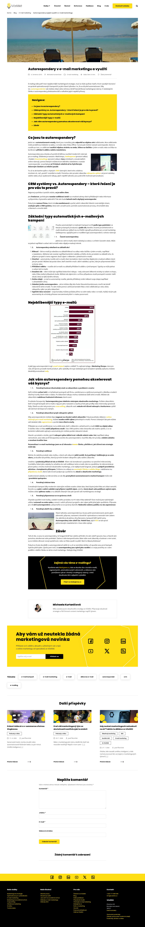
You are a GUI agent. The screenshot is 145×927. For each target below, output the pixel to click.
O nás (107, 6)
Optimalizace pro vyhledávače (17, 896)
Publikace (90, 6)
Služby (46, 6)
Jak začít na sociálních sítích (50, 898)
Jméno (42, 813)
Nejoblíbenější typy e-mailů (47, 118)
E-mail (42, 822)
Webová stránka (45, 831)
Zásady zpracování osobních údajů (118, 916)
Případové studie (79, 900)
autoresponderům (38, 89)
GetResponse (70, 156)
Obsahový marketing (108, 733)
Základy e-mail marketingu (49, 900)
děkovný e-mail (87, 677)
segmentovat (47, 422)
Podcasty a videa (14, 733)
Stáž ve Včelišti (78, 912)
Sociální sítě (106, 738)
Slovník (75, 908)
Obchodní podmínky (113, 914)
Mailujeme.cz (64, 567)
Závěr (36, 125)
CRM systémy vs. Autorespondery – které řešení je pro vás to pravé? (66, 110)
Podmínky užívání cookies (115, 918)
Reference (78, 6)
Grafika (9, 906)
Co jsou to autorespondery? (47, 106)
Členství (57, 6)
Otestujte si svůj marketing (82, 902)
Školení (67, 6)
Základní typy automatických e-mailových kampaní (59, 114)
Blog (99, 6)
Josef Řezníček (26, 738)
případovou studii (35, 472)
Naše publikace (78, 898)
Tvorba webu (11, 908)
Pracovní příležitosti (80, 910)
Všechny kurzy (45, 894)
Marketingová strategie (14, 894)
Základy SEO (44, 902)
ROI (96, 520)
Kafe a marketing (79, 906)
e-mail (69, 677)
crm (125, 677)
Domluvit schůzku (122, 6)
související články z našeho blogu (87, 469)
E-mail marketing (25, 13)
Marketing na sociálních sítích (17, 900)
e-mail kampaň (27, 677)
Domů (9, 13)
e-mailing (14, 685)
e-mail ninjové (58, 366)
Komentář (43, 789)
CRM (57, 171)
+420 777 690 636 (112, 894)
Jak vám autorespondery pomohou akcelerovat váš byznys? (63, 121)
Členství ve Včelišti (79, 894)
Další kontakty (111, 910)
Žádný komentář (106, 74)
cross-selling (60, 406)
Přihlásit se (54, 656)
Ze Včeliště (105, 743)
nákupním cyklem (94, 173)
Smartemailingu (41, 159)
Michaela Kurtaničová (54, 74)
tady (47, 371)
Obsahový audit (45, 896)
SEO (122, 733)
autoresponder (108, 677)
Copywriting (11, 902)
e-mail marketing (50, 677)
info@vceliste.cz (112, 896)
